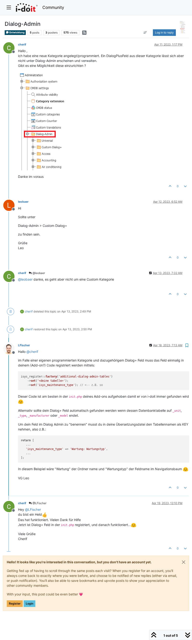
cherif (22, 44)
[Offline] (10, 48)
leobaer (23, 201)
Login (29, 603)
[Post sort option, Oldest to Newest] (145, 32)
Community (53, 7)
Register (15, 603)
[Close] (183, 562)
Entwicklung (17, 32)
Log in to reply (164, 32)
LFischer (24, 345)
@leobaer (38, 273)
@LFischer (39, 503)
